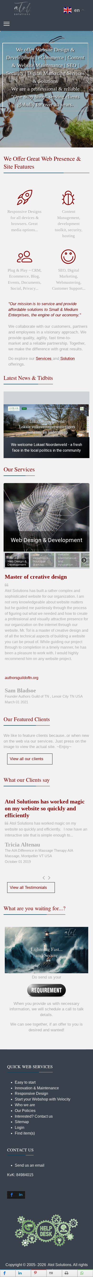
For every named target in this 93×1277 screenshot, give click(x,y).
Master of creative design (36, 577)
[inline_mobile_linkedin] (23, 1273)
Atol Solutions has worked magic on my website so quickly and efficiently (45, 808)
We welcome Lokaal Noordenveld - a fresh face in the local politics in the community (46, 447)
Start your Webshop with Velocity (42, 1099)
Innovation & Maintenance (37, 1088)
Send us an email (29, 1165)
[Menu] (7, 24)
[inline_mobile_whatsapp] (85, 1273)
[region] (46, 89)
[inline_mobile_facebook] (8, 1273)
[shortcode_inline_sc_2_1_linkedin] (20, 1195)
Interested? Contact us (34, 1116)
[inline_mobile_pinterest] (38, 1273)
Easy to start (25, 1082)
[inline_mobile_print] (70, 1273)
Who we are (25, 1105)
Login (19, 1127)
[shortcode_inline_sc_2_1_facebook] (11, 1195)
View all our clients (26, 759)
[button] (46, 85)
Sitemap (22, 1122)
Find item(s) (25, 1133)
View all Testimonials (28, 887)
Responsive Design (31, 1093)
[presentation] (44, 878)
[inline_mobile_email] (54, 1273)
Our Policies (25, 1111)
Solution (67, 358)
